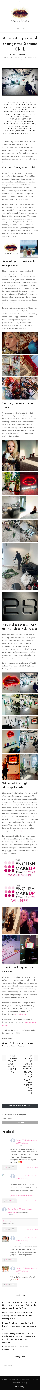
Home (12, 55)
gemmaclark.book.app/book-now (21, 1195)
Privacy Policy (19, 1386)
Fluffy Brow (31, 112)
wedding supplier (30, 133)
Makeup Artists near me (20, 117)
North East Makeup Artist (19, 126)
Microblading (30, 124)
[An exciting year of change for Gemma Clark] (20, 82)
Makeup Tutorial (11, 105)
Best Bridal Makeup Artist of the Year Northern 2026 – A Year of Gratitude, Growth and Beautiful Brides (19, 1305)
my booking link (20, 1014)
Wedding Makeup (25, 105)
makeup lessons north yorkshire (20, 121)
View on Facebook (29, 1167)
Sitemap (24, 1382)
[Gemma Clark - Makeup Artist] (20, 15)
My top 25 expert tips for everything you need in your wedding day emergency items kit (27, 1076)
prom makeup (10, 131)
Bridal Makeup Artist (27, 107)
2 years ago (7, 1221)
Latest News (22, 55)
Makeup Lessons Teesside (14, 124)
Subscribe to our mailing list (14, 1114)
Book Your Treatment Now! (20, 1106)
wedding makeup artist (12, 133)
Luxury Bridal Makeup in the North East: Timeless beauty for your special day (19, 1326)
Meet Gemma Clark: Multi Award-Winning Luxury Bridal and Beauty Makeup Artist (17, 1316)
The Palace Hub (28, 131)
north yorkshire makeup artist (19, 129)
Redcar (19, 131)
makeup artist (10, 114)
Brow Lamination (20, 109)
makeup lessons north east (20, 119)
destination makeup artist (14, 112)
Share (36, 1167)
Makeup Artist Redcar (25, 114)
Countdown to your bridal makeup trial (12, 1065)
